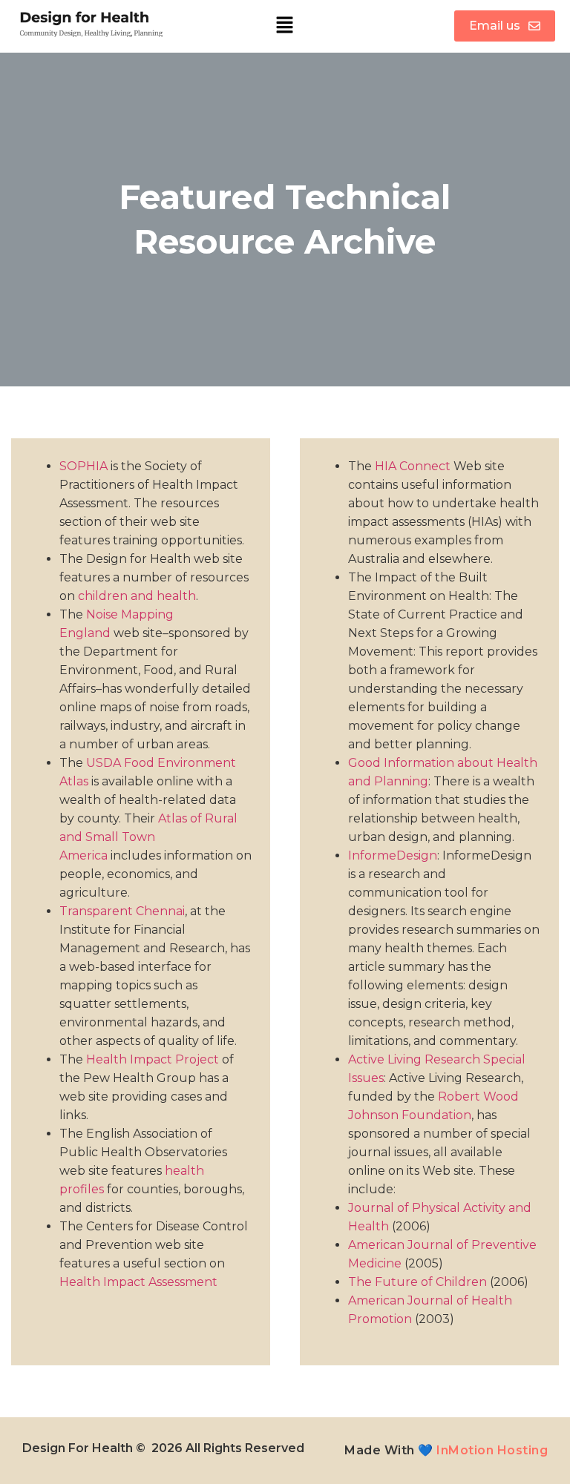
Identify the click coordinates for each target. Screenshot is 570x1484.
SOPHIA (83, 466)
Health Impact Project (152, 1059)
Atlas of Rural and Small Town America (148, 837)
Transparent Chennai (122, 911)
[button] (285, 26)
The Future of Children (417, 1282)
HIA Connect (413, 466)
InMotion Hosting (492, 1450)
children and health (137, 596)
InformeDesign (392, 855)
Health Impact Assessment (138, 1282)
